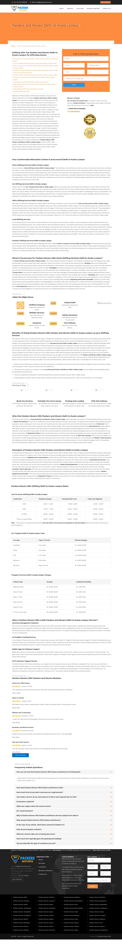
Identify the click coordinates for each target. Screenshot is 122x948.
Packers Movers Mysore (97, 926)
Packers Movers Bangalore (98, 901)
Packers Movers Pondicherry (98, 930)
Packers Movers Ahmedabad (73, 901)
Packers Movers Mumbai (72, 897)
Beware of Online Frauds (19, 850)
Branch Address (34, 850)
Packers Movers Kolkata (46, 897)
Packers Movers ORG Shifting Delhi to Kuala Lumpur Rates (30, 82)
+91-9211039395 (67, 850)
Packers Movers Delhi (20, 897)
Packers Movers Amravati (47, 930)
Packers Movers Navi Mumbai (73, 908)
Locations (42, 867)
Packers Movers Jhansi (71, 922)
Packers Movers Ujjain (71, 930)
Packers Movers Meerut (46, 926)
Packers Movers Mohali (20, 919)
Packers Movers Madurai (97, 919)
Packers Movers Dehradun (21, 922)
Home (13, 46)
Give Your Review (20, 755)
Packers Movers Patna (46, 904)
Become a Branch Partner (82, 850)
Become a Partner (45, 870)
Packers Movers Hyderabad (98, 904)
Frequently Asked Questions (21, 91)
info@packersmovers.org (23, 866)
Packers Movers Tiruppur (97, 915)
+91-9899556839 (73, 112)
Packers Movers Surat (71, 919)
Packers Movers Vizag (96, 911)
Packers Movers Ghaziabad (22, 911)
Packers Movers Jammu (20, 926)
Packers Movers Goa (96, 922)
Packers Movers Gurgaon (21, 901)
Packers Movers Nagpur (46, 919)
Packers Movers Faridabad (21, 915)
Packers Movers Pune (71, 904)
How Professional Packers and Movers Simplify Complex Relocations (71, 886)
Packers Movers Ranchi (71, 926)
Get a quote (106, 2)
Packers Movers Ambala (21, 930)
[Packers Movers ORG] (19, 9)
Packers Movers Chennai (97, 897)
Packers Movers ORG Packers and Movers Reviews (28, 89)
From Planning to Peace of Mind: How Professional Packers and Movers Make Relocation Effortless (73, 878)
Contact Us (43, 874)
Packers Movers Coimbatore (98, 908)
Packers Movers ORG (104, 936)
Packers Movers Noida (20, 904)
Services (42, 863)
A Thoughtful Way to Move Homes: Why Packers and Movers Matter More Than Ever (73, 869)
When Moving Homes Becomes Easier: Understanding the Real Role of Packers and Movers (73, 861)
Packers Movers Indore (46, 922)
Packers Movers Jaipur (46, 911)
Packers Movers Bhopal (71, 915)
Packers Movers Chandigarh (22, 908)
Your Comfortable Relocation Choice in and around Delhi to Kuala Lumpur (35, 63)
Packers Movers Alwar (71, 911)
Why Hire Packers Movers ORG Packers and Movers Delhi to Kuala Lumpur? (35, 75)
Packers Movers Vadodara (47, 908)
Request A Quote (46, 850)
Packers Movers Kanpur (46, 915)
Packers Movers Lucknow (47, 901)
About (41, 859)
